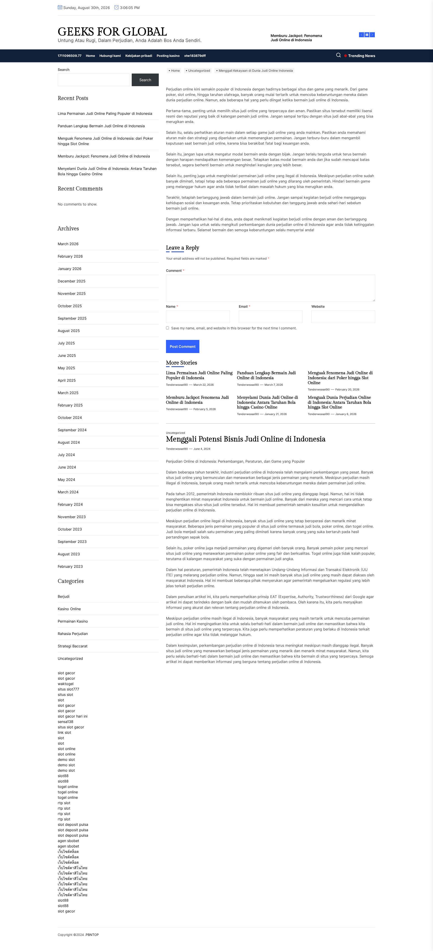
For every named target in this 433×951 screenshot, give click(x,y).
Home (90, 56)
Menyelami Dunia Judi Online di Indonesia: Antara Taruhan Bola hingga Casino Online (267, 402)
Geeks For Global (112, 32)
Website (318, 306)
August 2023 (69, 554)
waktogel (66, 683)
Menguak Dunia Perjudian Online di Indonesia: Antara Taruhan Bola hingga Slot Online (339, 402)
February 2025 (70, 405)
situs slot (65, 694)
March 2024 (68, 492)
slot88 (63, 775)
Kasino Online (69, 609)
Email (244, 306)
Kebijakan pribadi (138, 56)
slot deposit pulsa (73, 824)
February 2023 (70, 566)
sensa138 (65, 721)
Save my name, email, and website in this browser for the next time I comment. (234, 328)
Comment (175, 270)
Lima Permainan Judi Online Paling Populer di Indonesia (199, 375)
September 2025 (72, 318)
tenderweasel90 (177, 384)
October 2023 (70, 529)
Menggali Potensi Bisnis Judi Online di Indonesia (246, 439)
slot (61, 700)
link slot (64, 732)
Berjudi (63, 596)
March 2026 (68, 244)
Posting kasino (168, 56)
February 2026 (70, 256)
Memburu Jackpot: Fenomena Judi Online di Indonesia (197, 400)
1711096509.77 (69, 56)
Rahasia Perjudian (73, 633)
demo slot (66, 759)
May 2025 (66, 368)
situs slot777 (68, 689)
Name (172, 306)
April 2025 (67, 380)
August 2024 (69, 442)
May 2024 (66, 479)
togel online (68, 786)
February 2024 (70, 504)
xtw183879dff (195, 56)
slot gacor (66, 673)
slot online (66, 748)
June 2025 (67, 355)
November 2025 (72, 293)
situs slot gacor (71, 727)
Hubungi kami (110, 56)
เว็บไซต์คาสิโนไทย (72, 868)
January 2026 (69, 268)
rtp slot (64, 803)
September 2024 (72, 430)
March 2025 (68, 392)
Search (63, 69)
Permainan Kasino (73, 621)
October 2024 (70, 417)
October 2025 (70, 306)
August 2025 (69, 330)
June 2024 (67, 467)
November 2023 (72, 517)
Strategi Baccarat (73, 646)
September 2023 (72, 541)
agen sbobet (68, 840)
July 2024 (66, 454)
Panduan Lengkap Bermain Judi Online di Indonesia (266, 375)
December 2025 (71, 281)
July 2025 (66, 343)
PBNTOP (92, 935)
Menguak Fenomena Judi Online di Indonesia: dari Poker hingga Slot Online (340, 378)
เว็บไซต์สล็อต (68, 851)
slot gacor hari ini (73, 716)
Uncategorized (175, 432)
